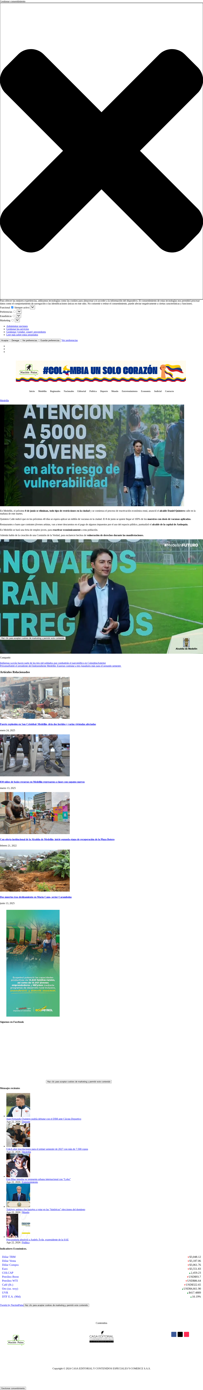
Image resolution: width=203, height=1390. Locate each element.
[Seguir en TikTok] (186, 1334)
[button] (101, 151)
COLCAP (7, 1272)
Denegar (15, 340)
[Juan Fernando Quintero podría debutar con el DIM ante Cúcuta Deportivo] (18, 1116)
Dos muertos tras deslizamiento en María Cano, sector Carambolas (36, 897)
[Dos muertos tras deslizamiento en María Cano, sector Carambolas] (35, 890)
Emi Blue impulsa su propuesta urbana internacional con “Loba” (38, 1179)
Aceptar (4, 340)
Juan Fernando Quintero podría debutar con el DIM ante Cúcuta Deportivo (43, 1118)
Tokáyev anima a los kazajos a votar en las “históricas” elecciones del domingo (45, 1209)
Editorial (81, 391)
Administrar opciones (17, 326)
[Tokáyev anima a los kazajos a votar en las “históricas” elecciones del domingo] (18, 1206)
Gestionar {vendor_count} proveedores (26, 331)
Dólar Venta (9, 1260)
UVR (5, 1292)
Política (93, 391)
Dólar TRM (9, 1256)
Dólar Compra (10, 1264)
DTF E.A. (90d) (11, 1296)
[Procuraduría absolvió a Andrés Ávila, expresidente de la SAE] (18, 1236)
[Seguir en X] (180, 1334)
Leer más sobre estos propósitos (22, 334)
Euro (5, 1268)
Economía (146, 391)
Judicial (158, 391)
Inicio (32, 391)
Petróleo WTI (10, 1280)
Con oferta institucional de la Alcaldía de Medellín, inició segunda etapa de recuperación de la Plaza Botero (57, 839)
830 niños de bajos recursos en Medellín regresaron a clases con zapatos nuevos (42, 781)
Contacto (169, 391)
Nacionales (69, 391)
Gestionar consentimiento (13, 1388)
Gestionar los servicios (17, 329)
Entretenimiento (130, 391)
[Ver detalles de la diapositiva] (33, 1015)
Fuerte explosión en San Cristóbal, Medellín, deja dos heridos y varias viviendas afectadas (48, 724)
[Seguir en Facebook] (173, 1334)
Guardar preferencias (50, 340)
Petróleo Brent (10, 1276)
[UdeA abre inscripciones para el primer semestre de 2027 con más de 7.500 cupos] (18, 1146)
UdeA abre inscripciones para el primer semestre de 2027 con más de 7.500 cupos (47, 1149)
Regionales (55, 391)
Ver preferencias (29, 340)
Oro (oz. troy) (10, 1288)
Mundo (114, 391)
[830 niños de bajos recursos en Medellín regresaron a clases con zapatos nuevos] (35, 775)
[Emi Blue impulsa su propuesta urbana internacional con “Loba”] (18, 1176)
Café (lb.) (7, 1284)
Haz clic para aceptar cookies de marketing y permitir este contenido (32, 638)
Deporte (104, 391)
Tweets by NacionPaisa (44, 1305)
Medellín (42, 391)
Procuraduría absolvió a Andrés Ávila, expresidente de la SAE (37, 1239)
